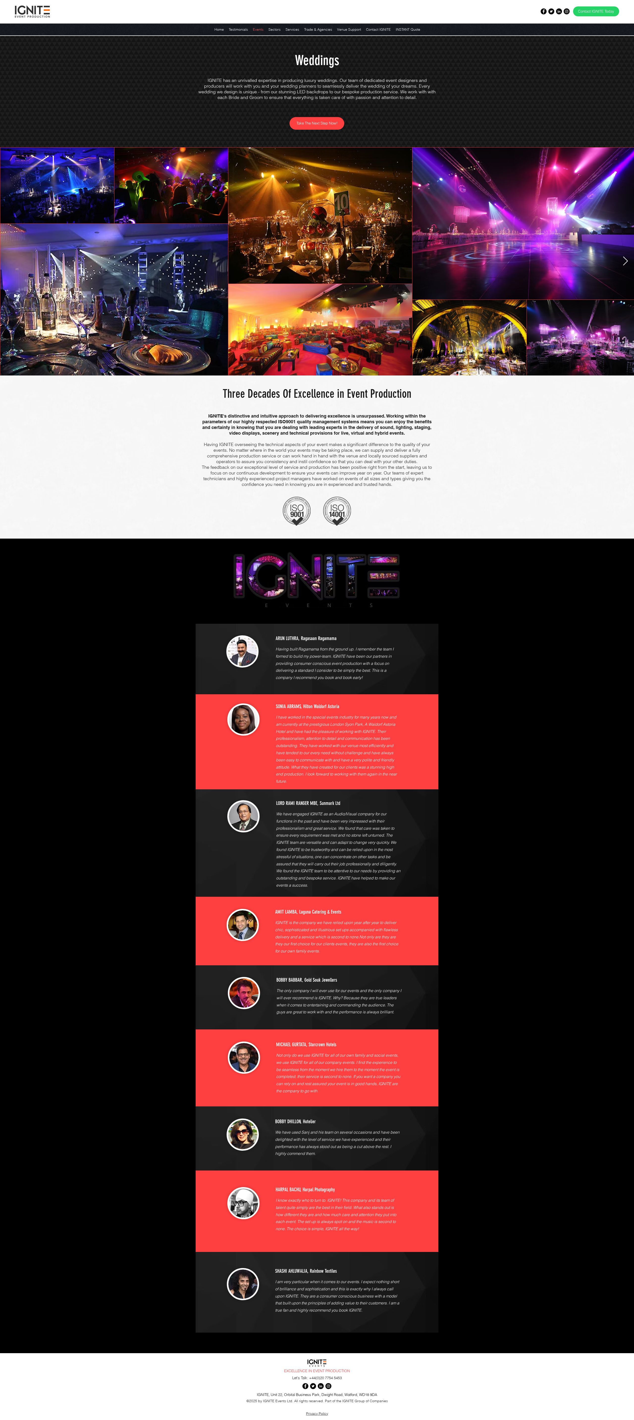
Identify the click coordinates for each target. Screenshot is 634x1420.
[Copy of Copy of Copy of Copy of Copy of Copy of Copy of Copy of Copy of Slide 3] (317, 1099)
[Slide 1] (317, 687)
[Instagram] (567, 11)
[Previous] (206, 659)
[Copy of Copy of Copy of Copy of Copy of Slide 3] (317, 889)
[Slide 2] (317, 783)
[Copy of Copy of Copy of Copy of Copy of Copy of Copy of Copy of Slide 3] (317, 1022)
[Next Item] (625, 261)
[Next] (428, 659)
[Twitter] (551, 11)
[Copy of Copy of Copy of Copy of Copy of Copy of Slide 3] (317, 958)
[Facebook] (544, 11)
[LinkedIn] (559, 11)
